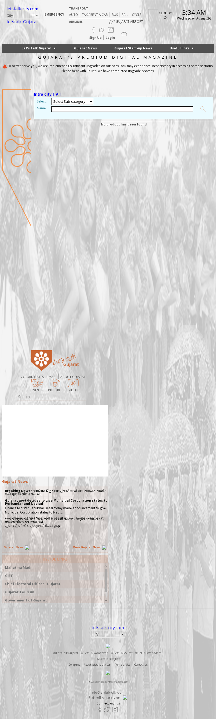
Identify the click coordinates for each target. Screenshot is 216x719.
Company (74, 664)
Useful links (180, 48)
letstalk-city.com (22, 9)
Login (110, 37)
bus (115, 14)
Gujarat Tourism (19, 592)
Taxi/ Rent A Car (95, 14)
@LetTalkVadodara (148, 652)
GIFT (9, 576)
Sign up (95, 37)
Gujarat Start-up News (133, 48)
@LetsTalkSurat (121, 652)
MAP (52, 377)
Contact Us (141, 664)
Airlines (76, 22)
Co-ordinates (32, 377)
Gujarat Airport (129, 21)
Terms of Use (122, 664)
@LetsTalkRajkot (108, 658)
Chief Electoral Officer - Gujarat (33, 584)
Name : (42, 108)
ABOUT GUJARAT (73, 377)
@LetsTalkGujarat (65, 652)
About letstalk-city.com (97, 664)
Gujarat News (85, 48)
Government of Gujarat (26, 600)
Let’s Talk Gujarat (37, 48)
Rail (125, 14)
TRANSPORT (78, 8)
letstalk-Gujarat (22, 22)
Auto (73, 14)
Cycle (136, 14)
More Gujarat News (87, 547)
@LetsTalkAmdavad (94, 652)
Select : (42, 101)
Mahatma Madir (19, 567)
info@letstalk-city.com (108, 692)
